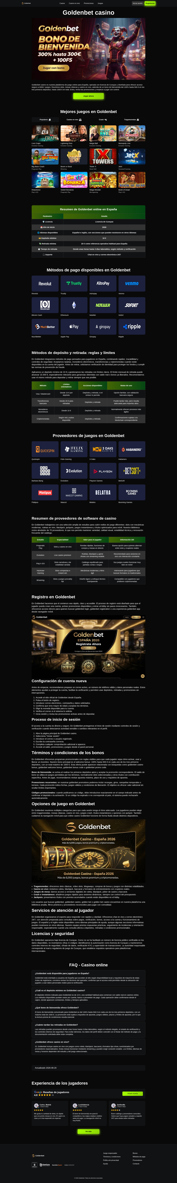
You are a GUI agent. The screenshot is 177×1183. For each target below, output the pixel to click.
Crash (101, 119)
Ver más (88, 1131)
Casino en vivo (72, 119)
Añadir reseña (133, 1093)
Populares (44, 119)
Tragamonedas (130, 119)
